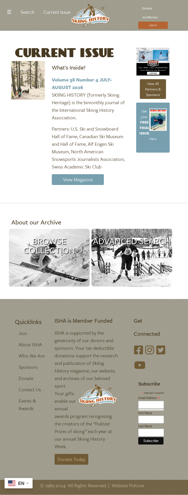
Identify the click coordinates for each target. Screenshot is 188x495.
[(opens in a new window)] (138, 350)
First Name (145, 413)
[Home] (92, 15)
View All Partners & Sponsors (153, 89)
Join (23, 333)
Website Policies (128, 485)
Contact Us (30, 389)
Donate (147, 8)
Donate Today (71, 459)
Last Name (145, 426)
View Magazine (78, 179)
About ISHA (30, 344)
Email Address (149, 398)
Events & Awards (27, 404)
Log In (153, 25)
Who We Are (31, 355)
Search (27, 11)
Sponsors (28, 367)
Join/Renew (150, 17)
